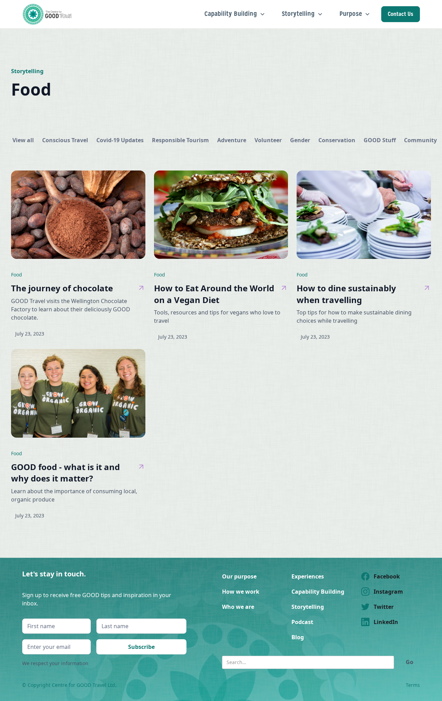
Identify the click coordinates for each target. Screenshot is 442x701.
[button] (235, 14)
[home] (48, 14)
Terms (413, 685)
